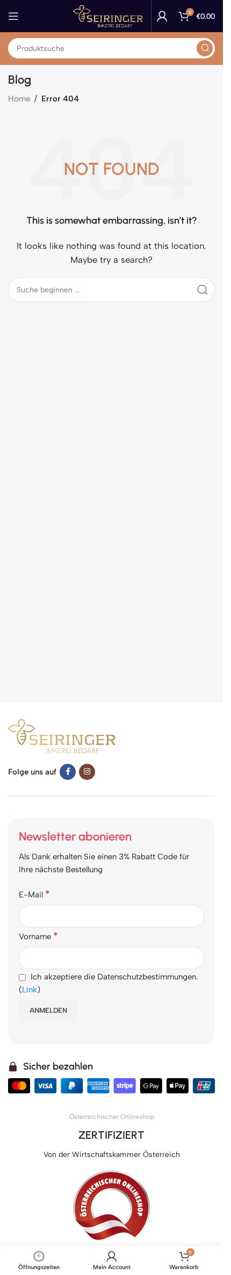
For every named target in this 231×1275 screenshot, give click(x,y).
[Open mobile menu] (13, 16)
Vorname (38, 936)
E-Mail (34, 894)
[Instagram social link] (87, 772)
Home (19, 99)
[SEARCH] (205, 48)
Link (29, 989)
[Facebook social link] (68, 772)
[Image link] (62, 735)
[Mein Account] (162, 16)
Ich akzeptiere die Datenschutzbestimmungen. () (108, 983)
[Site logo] (108, 15)
